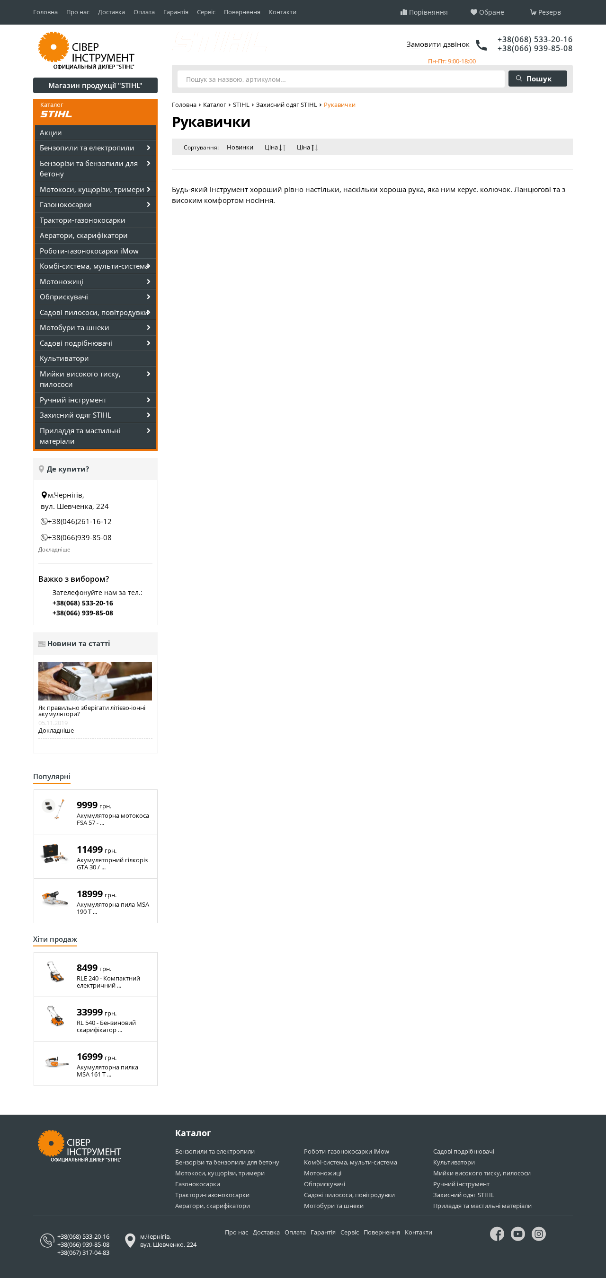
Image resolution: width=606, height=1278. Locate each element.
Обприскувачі (324, 1184)
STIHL (241, 104)
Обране (491, 12)
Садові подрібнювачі (463, 1151)
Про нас (77, 12)
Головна (45, 12)
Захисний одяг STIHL (286, 104)
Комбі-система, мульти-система (350, 1162)
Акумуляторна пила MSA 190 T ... (113, 908)
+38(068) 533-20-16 (535, 39)
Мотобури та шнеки (334, 1205)
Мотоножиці (322, 1173)
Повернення (242, 12)
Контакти (282, 12)
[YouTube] (518, 1236)
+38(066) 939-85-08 (535, 48)
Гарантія (175, 12)
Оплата (144, 12)
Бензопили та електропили (215, 1151)
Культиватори (64, 358)
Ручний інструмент (461, 1184)
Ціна (272, 147)
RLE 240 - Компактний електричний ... (108, 982)
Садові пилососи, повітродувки (349, 1194)
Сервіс (206, 12)
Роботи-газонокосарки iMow (89, 250)
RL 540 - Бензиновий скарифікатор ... (106, 1026)
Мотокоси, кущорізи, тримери (220, 1173)
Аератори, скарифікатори (84, 235)
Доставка (111, 12)
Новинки (240, 147)
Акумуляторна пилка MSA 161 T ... (107, 1071)
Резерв (549, 12)
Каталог (214, 104)
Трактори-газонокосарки (82, 220)
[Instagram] (539, 1236)
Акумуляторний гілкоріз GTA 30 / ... (112, 864)
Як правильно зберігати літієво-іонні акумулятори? (91, 711)
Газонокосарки (197, 1184)
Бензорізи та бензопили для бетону (227, 1162)
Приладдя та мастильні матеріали (482, 1205)
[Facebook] (497, 1236)
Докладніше (54, 549)
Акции (51, 132)
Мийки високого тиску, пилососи (482, 1173)
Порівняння (428, 12)
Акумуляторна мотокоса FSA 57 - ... (113, 819)
